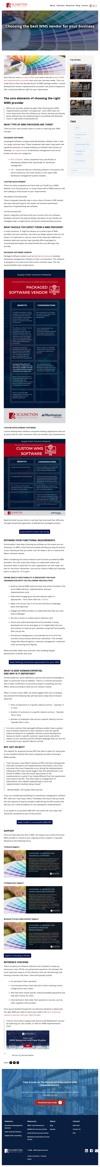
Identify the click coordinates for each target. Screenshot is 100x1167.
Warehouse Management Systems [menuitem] (14, 1126)
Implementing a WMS (82, 144)
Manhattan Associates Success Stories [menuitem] (38, 1138)
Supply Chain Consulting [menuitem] (13, 1135)
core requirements (19, 150)
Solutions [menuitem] (60, 5)
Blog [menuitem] (78, 5)
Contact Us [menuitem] (77, 1129)
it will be (44, 599)
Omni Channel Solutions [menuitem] (13, 1132)
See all (75, 170)
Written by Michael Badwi (22, 1055)
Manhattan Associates (43, 256)
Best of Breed (16, 159)
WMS (77, 128)
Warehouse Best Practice (81, 136)
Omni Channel (80, 161)
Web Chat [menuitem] (76, 1125)
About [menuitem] (52, 5)
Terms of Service (33, 1156)
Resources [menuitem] (70, 5)
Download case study (47, 1102)
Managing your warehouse (80, 152)
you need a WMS (27, 77)
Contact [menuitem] (84, 5)
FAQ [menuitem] (74, 1133)
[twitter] (15, 1062)
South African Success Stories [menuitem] (37, 1133)
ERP (12, 169)
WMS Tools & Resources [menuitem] (35, 1125)
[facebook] (11, 1062)
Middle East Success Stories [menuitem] (37, 1129)
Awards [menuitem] (52, 1129)
